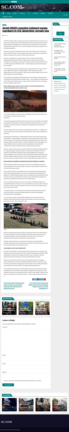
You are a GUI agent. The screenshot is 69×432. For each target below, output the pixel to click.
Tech (8, 13)
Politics (22, 13)
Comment (5, 327)
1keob (18, 429)
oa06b (4, 429)
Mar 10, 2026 (24, 407)
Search (56, 24)
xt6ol (6, 429)
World (43, 13)
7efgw (1, 429)
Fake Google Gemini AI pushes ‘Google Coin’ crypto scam (60, 63)
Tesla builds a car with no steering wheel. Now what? (60, 70)
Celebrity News (7, 16)
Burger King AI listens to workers (42, 404)
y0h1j (13, 429)
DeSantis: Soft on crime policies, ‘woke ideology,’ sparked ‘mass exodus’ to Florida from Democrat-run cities (60, 87)
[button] (64, 15)
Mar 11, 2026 (8, 407)
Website (4, 372)
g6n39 (8, 429)
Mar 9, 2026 (57, 407)
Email (4, 363)
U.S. (29, 13)
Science (50, 13)
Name (4, 355)
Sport (15, 13)
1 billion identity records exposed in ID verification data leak (60, 45)
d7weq (15, 429)
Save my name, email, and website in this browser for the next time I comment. (22, 380)
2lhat (11, 429)
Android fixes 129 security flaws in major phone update (59, 52)
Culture (35, 13)
